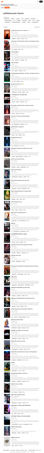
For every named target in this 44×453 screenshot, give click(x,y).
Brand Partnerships (32, 450)
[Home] (18, 1)
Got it (2, 7)
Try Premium (12, 450)
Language (22, 450)
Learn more (7, 7)
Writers (26, 450)
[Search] (37, 1)
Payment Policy (18, 451)
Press (40, 450)
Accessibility (24, 451)
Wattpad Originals (6, 450)
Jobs (37, 450)
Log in (41, 1)
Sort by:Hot (37, 27)
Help (28, 451)
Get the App (18, 450)
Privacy (14, 451)
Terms (11, 451)
